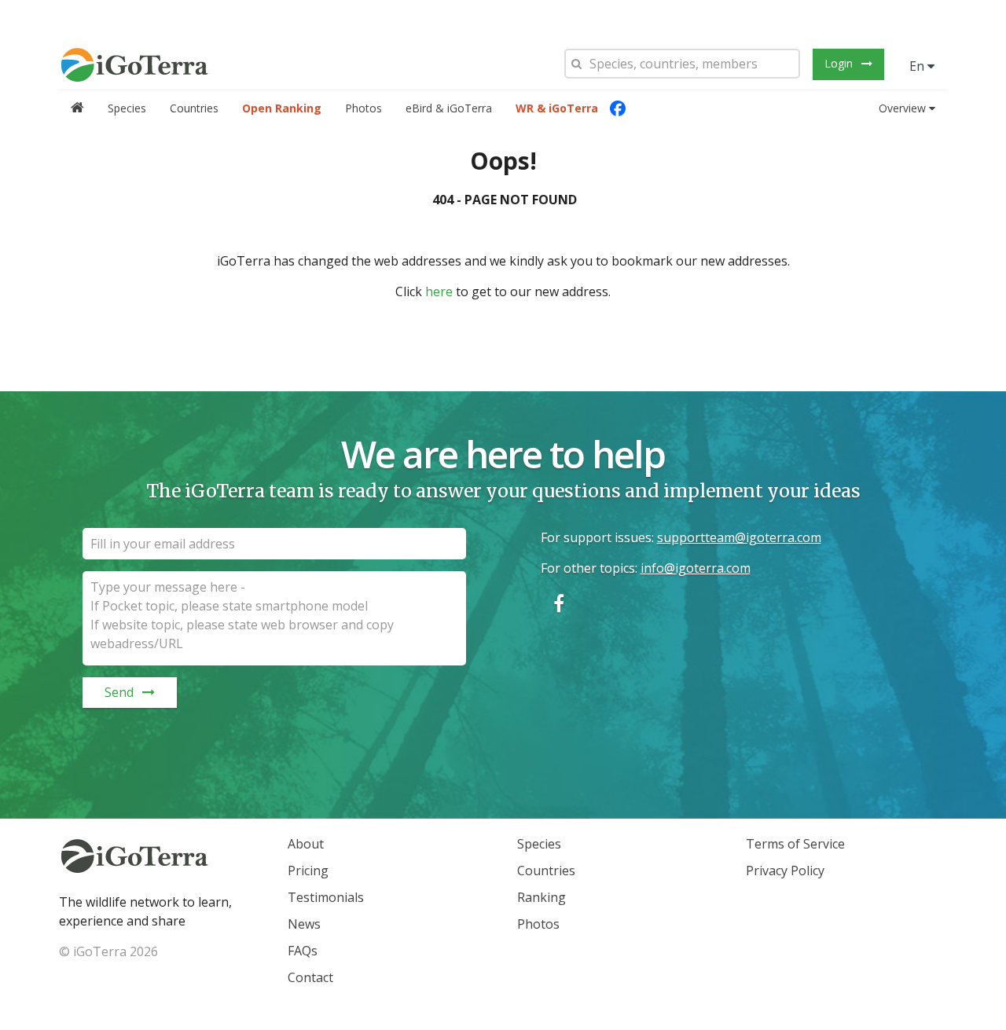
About (306, 843)
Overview (902, 108)
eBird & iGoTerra (449, 108)
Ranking (541, 897)
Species (127, 108)
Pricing (308, 870)
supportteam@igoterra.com (739, 537)
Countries (194, 108)
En (918, 66)
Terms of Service (795, 843)
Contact (310, 977)
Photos (363, 108)
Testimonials (326, 897)
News (304, 924)
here (439, 291)
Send (119, 692)
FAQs (303, 950)
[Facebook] (618, 108)
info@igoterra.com (696, 568)
